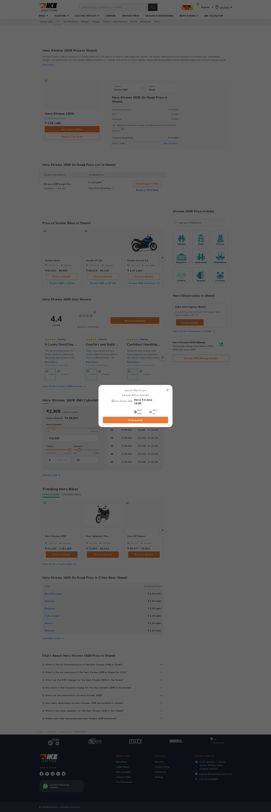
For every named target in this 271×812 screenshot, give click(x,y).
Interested (135, 420)
